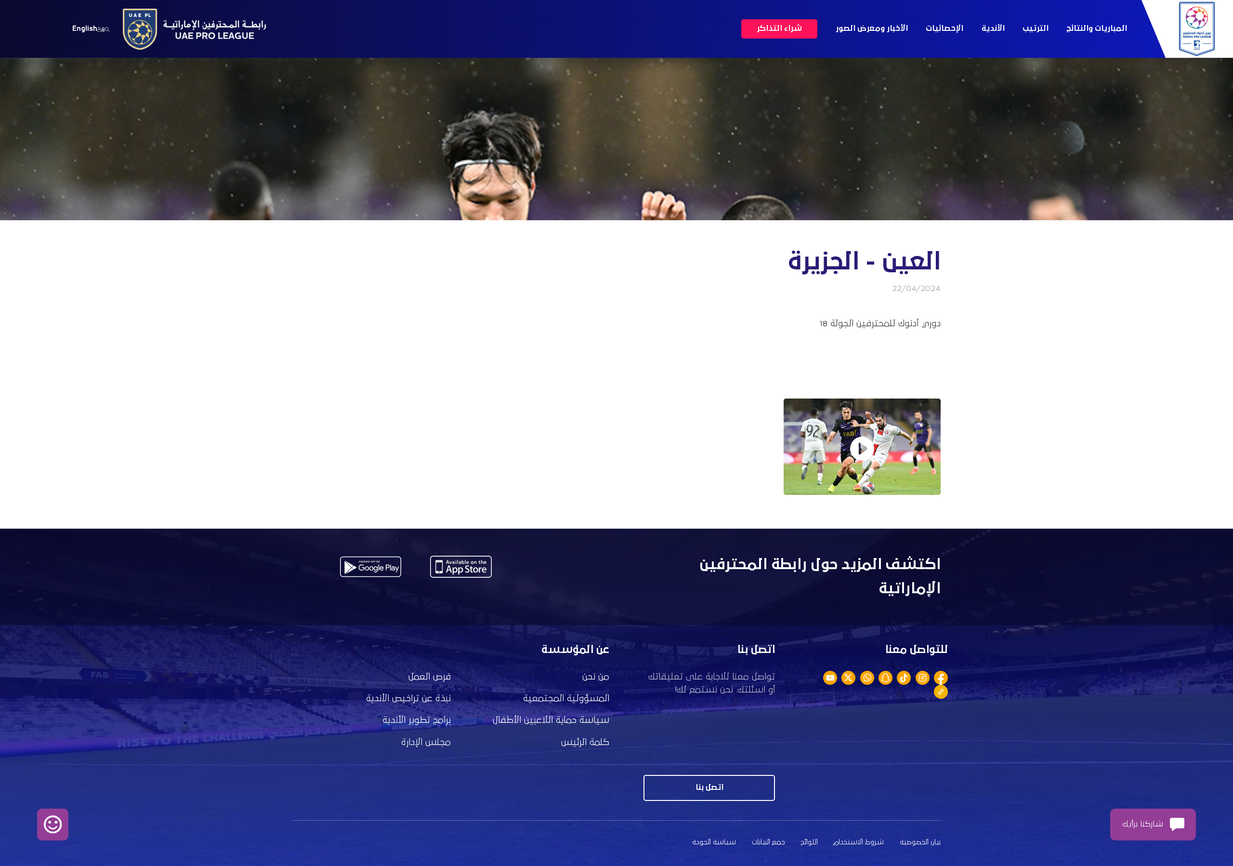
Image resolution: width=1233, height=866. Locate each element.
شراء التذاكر (779, 28)
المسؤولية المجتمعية (566, 698)
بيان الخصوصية (920, 842)
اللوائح (809, 842)
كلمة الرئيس (585, 742)
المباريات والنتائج (1096, 28)
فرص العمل (429, 677)
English (84, 29)
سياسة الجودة (714, 842)
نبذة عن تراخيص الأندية (408, 698)
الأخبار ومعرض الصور (872, 28)
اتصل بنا (709, 787)
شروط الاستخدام (858, 842)
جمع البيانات (768, 842)
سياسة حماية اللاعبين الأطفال (551, 720)
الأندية (993, 28)
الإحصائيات (944, 28)
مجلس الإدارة (426, 742)
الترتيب (1036, 28)
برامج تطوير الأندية (416, 720)
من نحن (595, 677)
